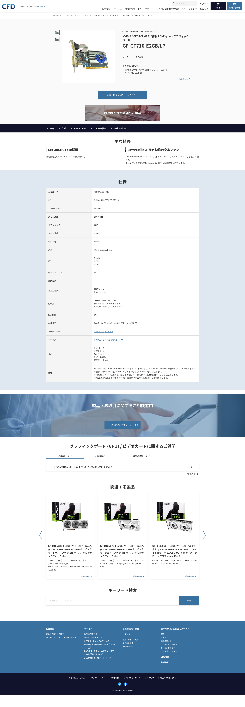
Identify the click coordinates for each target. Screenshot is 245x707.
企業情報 (192, 8)
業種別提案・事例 (133, 8)
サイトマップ (149, 678)
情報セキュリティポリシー (78, 678)
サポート (149, 8)
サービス (118, 8)
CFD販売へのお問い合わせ (167, 678)
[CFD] (8, 8)
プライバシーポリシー (99, 678)
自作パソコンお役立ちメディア (171, 8)
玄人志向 (139, 56)
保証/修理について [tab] (141, 456)
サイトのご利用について (132, 678)
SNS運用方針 (115, 678)
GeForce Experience (103, 331)
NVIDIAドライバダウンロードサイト (110, 339)
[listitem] (192, 473)
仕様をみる (183, 78)
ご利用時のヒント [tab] (103, 456)
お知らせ (204, 8)
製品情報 (106, 8)
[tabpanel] (122, 469)
